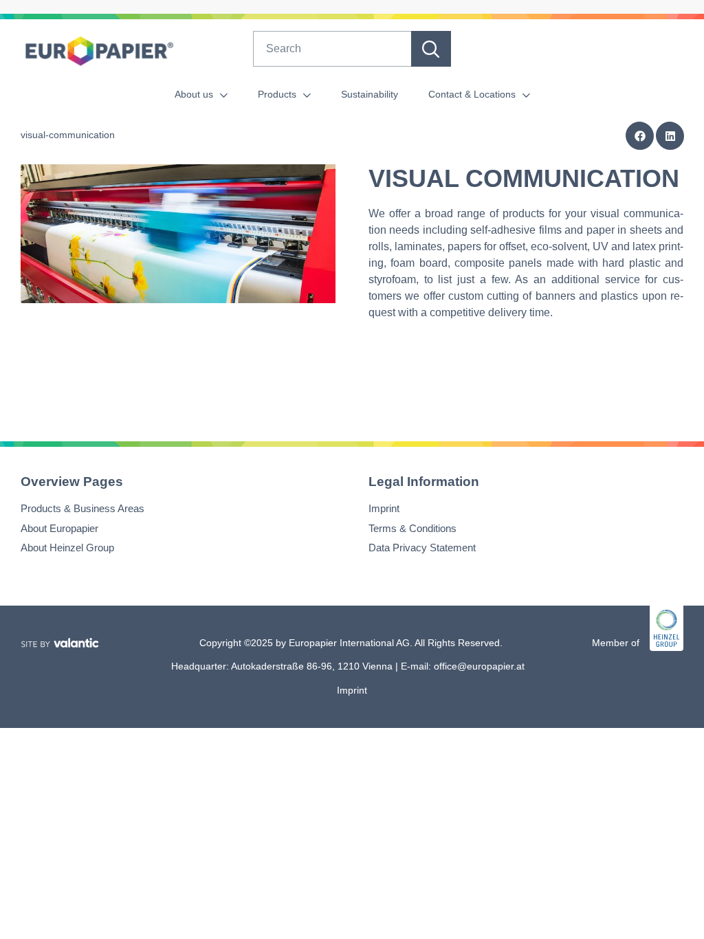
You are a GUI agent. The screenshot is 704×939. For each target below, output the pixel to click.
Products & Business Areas (82, 509)
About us (195, 94)
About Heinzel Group (67, 548)
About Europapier (59, 528)
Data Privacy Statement (422, 548)
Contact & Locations (473, 94)
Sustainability (369, 94)
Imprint (383, 509)
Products (278, 94)
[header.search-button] (431, 49)
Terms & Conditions (412, 528)
